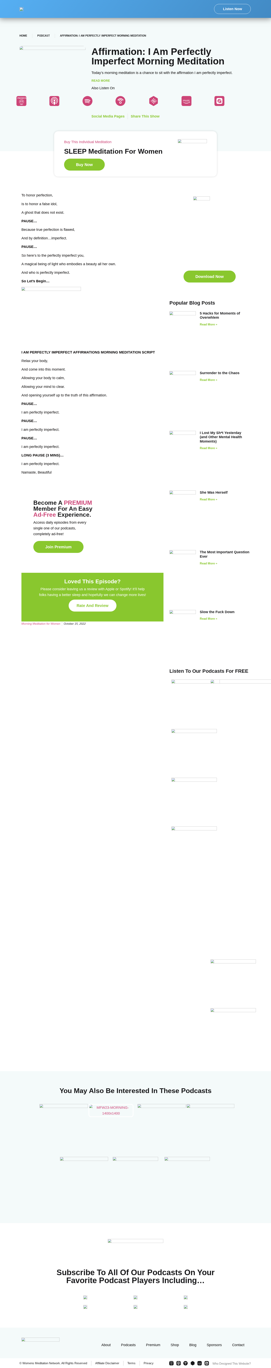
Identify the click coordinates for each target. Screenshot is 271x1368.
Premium (153, 1345)
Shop (175, 1345)
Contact (238, 1345)
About (106, 1345)
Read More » (208, 324)
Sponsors (214, 1345)
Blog (192, 1345)
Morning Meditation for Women (40, 623)
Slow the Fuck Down (217, 612)
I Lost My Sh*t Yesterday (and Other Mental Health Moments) (221, 437)
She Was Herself (214, 492)
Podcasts (128, 1345)
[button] (210, 277)
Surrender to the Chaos (219, 373)
